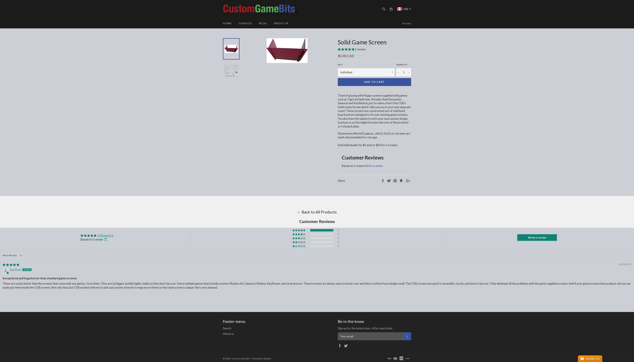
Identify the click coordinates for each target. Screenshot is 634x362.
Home (227, 23)
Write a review (374, 166)
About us (281, 23)
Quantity (401, 64)
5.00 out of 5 (105, 235)
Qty (340, 64)
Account (406, 23)
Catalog (245, 23)
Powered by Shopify (261, 358)
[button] (346, 49)
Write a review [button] (537, 237)
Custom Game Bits (241, 358)
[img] (11, 264)
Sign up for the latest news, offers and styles (365, 328)
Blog (263, 23)
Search (227, 328)
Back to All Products (319, 211)
